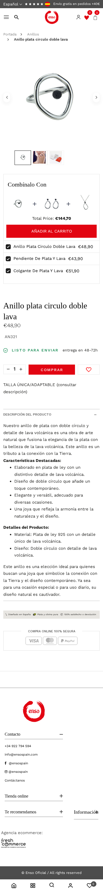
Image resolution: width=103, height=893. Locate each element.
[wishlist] (86, 17)
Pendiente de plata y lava (39, 258)
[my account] (70, 886)
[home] (13, 886)
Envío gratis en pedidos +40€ (76, 4)
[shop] (32, 886)
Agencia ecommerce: (22, 832)
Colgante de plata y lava (38, 270)
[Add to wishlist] (89, 370)
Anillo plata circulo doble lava (44, 246)
